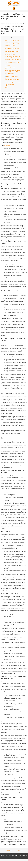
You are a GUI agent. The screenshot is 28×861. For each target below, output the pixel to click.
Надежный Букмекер (9, 81)
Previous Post (8, 850)
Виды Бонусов (7, 65)
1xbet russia (3, 21)
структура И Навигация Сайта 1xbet (12, 79)
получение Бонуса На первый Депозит (12, 48)
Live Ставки (7, 53)
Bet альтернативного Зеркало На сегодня (13, 40)
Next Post (20, 850)
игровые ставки (7, 145)
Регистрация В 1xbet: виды (10, 54)
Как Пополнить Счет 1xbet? (10, 85)
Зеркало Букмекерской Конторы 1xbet (12, 43)
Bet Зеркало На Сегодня (9, 73)
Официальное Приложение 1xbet (11, 64)
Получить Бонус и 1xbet (9, 88)
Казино (6, 87)
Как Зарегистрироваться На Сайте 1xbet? (13, 62)
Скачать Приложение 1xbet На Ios (11, 42)
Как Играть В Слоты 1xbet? (10, 45)
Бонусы (6, 68)
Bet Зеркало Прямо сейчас (10, 67)
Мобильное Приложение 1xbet (11, 74)
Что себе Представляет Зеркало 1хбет (12, 46)
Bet (5, 50)
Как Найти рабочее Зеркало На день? (12, 51)
